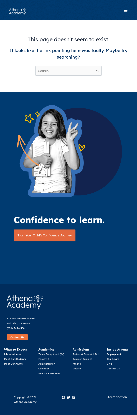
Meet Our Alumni (13, 363)
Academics (46, 349)
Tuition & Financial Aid (85, 354)
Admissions (81, 349)
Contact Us (17, 337)
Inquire (77, 368)
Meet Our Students (15, 358)
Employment (114, 354)
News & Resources (49, 373)
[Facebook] (63, 397)
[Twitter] (68, 397)
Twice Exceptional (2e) (51, 354)
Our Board (113, 358)
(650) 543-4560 (16, 328)
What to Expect (15, 349)
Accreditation (117, 397)
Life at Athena (12, 354)
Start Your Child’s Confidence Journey (44, 235)
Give (109, 363)
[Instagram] (73, 397)
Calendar (43, 368)
